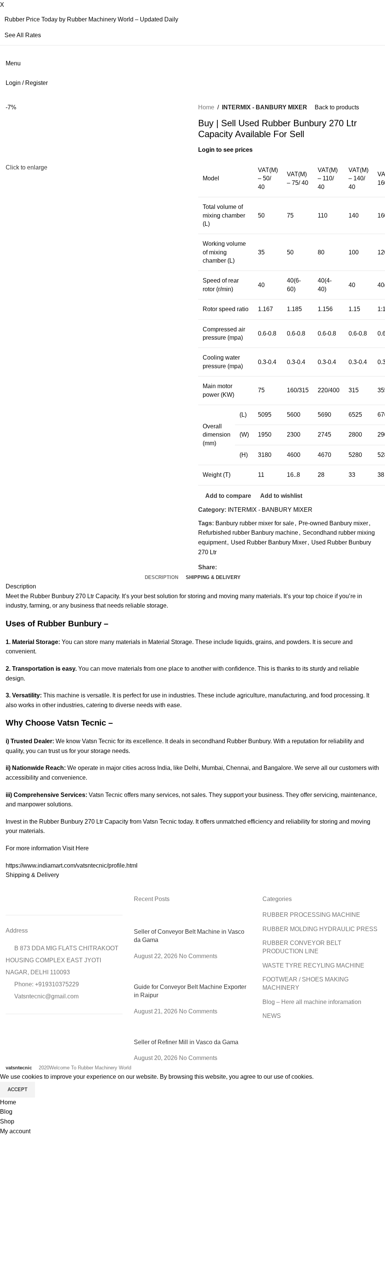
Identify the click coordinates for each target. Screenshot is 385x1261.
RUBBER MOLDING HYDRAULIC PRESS (319, 929)
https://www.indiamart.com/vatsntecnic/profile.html (72, 865)
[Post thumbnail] (192, 919)
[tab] (161, 577)
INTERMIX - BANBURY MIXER (264, 107)
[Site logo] (7, 73)
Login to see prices (225, 150)
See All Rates (23, 35)
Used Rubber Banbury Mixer (269, 542)
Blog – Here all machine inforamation (311, 1002)
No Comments (198, 956)
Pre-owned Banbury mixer (333, 523)
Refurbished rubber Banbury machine (248, 532)
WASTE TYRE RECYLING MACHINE (313, 965)
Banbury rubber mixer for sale (254, 523)
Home (206, 107)
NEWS (271, 1016)
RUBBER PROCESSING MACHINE (311, 915)
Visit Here (75, 848)
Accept (17, 1089)
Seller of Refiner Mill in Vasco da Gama (186, 1042)
